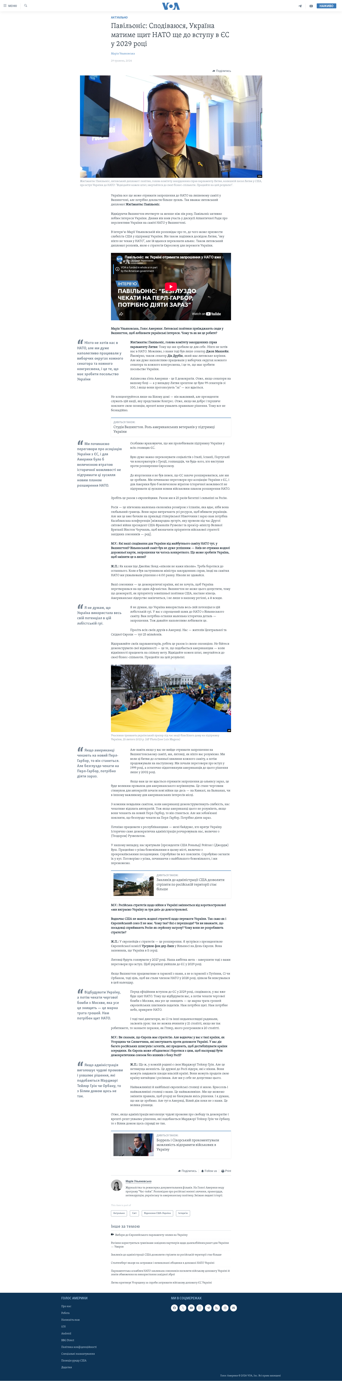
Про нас (66, 1306)
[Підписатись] (233, 1308)
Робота (65, 1313)
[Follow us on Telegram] (208, 1308)
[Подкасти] (225, 1308)
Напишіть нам (70, 1320)
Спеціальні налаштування (78, 1354)
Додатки (66, 1367)
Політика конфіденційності (79, 1347)
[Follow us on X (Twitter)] (182, 1308)
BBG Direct (67, 1340)
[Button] (221, 71)
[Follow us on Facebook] (174, 1308)
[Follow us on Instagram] (199, 1308)
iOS (63, 1326)
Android (66, 1333)
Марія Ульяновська (123, 53)
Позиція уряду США (73, 1360)
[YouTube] (311, 6)
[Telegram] (300, 6)
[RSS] (216, 1308)
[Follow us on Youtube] (191, 1308)
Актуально (119, 17)
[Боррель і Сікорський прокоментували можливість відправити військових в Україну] (133, 1144)
